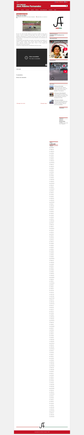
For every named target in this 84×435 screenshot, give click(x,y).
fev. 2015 (50, 354)
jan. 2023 (50, 213)
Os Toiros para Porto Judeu (58, 86)
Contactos (50, 9)
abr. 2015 (50, 350)
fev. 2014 (50, 377)
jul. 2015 (50, 345)
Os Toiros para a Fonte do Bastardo (60, 93)
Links (55, 9)
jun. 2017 (50, 301)
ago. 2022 (51, 222)
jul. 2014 (50, 367)
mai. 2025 (51, 168)
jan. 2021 (50, 241)
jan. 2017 (50, 311)
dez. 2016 (51, 313)
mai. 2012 (51, 416)
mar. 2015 (51, 352)
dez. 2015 (51, 335)
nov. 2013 (51, 382)
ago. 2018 (51, 277)
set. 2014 (51, 363)
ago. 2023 (51, 202)
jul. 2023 (50, 204)
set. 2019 (51, 256)
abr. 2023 (50, 209)
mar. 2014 (51, 375)
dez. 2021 (51, 230)
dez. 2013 (51, 380)
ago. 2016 (51, 320)
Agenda (32, 9)
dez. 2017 (51, 290)
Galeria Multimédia (43, 9)
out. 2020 (51, 247)
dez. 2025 (51, 155)
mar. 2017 (51, 307)
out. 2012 (51, 407)
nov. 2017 (51, 292)
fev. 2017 (50, 309)
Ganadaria (27, 9)
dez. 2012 (51, 403)
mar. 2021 (51, 239)
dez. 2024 (51, 175)
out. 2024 (51, 179)
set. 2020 (51, 249)
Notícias (37, 9)
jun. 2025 (50, 166)
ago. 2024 (51, 183)
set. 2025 (51, 160)
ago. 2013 (51, 388)
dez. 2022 (51, 215)
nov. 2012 (51, 405)
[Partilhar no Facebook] (20, 69)
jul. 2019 (50, 260)
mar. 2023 (51, 211)
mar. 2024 (51, 190)
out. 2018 (51, 273)
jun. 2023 (50, 205)
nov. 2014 (51, 360)
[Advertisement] (53, 124)
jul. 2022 (50, 224)
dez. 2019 (51, 251)
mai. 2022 (51, 228)
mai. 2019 (51, 264)
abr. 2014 (50, 373)
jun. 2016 (50, 324)
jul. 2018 (50, 279)
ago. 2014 (51, 365)
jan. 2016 (50, 333)
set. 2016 (51, 318)
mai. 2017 (51, 303)
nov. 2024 (51, 177)
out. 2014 (51, 362)
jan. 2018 (50, 288)
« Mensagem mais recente (20, 103)
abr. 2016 (50, 328)
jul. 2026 (50, 149)
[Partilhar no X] (19, 69)
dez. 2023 (51, 194)
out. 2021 (51, 232)
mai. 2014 (51, 371)
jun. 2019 (50, 262)
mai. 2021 (51, 237)
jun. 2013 (50, 392)
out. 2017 (51, 294)
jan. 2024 (50, 192)
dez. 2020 (51, 243)
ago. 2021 (51, 234)
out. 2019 (51, 254)
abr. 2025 (50, 170)
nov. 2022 (51, 217)
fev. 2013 (50, 399)
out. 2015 (51, 339)
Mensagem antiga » (44, 103)
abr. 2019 (50, 266)
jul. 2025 (50, 164)
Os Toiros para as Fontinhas (58, 100)
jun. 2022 (50, 226)
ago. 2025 (51, 162)
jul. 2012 (50, 412)
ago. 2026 (51, 147)
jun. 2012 (50, 414)
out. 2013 (51, 384)
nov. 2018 (51, 271)
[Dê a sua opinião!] (17, 69)
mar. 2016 (51, 330)
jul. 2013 (50, 390)
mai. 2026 (51, 153)
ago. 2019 (51, 258)
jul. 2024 (50, 185)
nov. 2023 (51, 196)
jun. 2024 (50, 187)
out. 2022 (51, 219)
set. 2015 (51, 341)
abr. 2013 (50, 395)
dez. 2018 (51, 269)
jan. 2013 (50, 401)
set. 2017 (51, 296)
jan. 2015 (50, 356)
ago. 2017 (51, 298)
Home (18, 9)
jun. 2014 (50, 369)
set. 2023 (51, 200)
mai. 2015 (51, 348)
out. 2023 (51, 198)
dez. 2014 (51, 358)
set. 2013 (51, 386)
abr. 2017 (50, 305)
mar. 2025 (51, 172)
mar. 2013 (51, 397)
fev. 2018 (50, 286)
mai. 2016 (51, 326)
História (22, 9)
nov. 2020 (51, 245)
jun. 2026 (50, 151)
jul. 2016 (50, 322)
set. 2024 (51, 181)
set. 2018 (51, 275)
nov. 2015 (51, 337)
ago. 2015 (51, 343)
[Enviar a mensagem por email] (16, 69)
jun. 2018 (50, 281)
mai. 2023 (51, 207)
